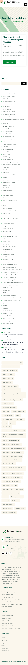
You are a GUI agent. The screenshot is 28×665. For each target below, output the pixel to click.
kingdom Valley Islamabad (10, 200)
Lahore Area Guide (7, 208)
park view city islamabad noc (11, 440)
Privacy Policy (5, 650)
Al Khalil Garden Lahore (9, 101)
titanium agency (7, 508)
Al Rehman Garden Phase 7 (10, 104)
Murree (4, 226)
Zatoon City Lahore (8, 323)
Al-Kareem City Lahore (9, 111)
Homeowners (6, 185)
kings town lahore (7, 415)
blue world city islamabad (10, 386)
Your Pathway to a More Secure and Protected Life (12, 336)
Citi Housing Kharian (8, 149)
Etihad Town (6, 170)
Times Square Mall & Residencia (11, 300)
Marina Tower (6, 221)
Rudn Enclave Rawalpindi (9, 267)
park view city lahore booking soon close (12, 469)
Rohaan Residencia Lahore (10, 264)
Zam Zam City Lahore (8, 321)
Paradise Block (6, 241)
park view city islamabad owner (11, 444)
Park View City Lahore (8, 249)
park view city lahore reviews (11, 493)
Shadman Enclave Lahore (9, 277)
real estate (6, 501)
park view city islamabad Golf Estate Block (13, 436)
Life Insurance (6, 216)
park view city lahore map (10, 485)
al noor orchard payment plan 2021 (12, 363)
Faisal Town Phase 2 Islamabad (11, 175)
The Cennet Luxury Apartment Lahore (13, 298)
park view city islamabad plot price (12, 452)
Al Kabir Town (6, 99)
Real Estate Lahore (8, 504)
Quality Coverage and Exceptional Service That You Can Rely (12, 343)
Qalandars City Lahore (8, 254)
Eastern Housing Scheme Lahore (11, 164)
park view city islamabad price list (12, 456)
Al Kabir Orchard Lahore (9, 96)
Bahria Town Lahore (8, 134)
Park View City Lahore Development (12, 473)
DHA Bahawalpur (7, 157)
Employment (6, 167)
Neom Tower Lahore (8, 228)
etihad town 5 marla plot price (11, 390)
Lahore (4, 205)
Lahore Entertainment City (10, 211)
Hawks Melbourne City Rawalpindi (12, 180)
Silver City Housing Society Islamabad (13, 282)
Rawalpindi (5, 257)
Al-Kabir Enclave (7, 109)
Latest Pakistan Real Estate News (10, 628)
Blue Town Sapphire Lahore (10, 144)
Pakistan (5, 239)
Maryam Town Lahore (8, 223)
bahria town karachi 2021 (10, 370)
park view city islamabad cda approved (14, 431)
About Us (4, 640)
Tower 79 (5, 305)
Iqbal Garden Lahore (8, 195)
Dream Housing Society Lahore (11, 162)
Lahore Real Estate (8, 419)
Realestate (15, 501)
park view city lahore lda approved (12, 477)
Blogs (4, 141)
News (4, 234)
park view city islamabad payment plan (13, 448)
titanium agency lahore (9, 512)
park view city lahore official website (13, 489)
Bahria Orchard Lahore (9, 126)
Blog (2, 643)
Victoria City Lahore (8, 313)
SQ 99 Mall (5, 293)
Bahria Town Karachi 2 (8, 131)
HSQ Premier (6, 187)
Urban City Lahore (7, 310)
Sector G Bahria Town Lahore (10, 272)
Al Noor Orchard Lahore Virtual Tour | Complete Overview (11, 605)
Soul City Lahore (7, 290)
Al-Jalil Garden (7, 106)
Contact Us (4, 648)
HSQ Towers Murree (8, 190)
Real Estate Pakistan (8, 259)
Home (3, 637)
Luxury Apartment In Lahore (10, 218)
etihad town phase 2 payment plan (12, 400)
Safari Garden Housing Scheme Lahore (13, 269)
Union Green (6, 308)
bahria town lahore (8, 374)
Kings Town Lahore (8, 203)
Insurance (5, 193)
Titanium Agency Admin (7, 47)
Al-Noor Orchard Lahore (9, 114)
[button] (25, 4)
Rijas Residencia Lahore (9, 262)
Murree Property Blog (7, 597)
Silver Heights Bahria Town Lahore (12, 285)
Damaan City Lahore (8, 152)
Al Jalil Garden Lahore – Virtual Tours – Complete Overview (12, 601)
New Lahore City (7, 231)
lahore (17, 415)
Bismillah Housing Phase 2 (9, 139)
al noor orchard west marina (10, 367)
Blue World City (7, 146)
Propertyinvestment (16, 497)
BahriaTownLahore (8, 378)
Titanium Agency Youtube (8, 592)
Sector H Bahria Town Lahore (10, 275)
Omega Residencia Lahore (10, 236)
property (5, 497)
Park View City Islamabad (9, 246)
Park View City (6, 244)
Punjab (4, 252)
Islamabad (5, 198)
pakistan (12, 423)
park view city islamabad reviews (12, 460)
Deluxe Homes (6, 154)
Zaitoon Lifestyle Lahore (9, 316)
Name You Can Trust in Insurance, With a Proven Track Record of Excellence (13, 351)
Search (3, 78)
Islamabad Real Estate (18, 411)
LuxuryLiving (20, 419)
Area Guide (6, 123)
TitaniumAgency (19, 508)
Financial (5, 177)
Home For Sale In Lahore (9, 182)
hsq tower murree (8, 403)
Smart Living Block (7, 287)
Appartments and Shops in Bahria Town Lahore (13, 120)
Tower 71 (5, 303)
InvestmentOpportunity (9, 407)
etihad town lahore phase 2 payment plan (13, 395)
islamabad (6, 411)
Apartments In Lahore (8, 117)
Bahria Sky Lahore (7, 129)
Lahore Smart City (7, 213)
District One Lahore (8, 159)
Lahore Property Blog (7, 594)
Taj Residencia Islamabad (9, 295)
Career (3, 645)
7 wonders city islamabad (9, 94)
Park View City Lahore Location (11, 481)
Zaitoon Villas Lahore (8, 318)
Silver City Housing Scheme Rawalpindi (13, 280)
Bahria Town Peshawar (8, 136)
